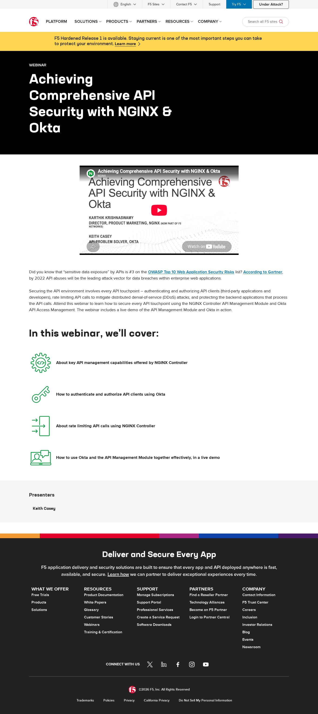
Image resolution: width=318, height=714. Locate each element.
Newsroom (251, 647)
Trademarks (85, 700)
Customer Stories (98, 617)
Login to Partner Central (209, 617)
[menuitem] (125, 4)
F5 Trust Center (255, 602)
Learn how (118, 574)
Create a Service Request (158, 617)
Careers (249, 609)
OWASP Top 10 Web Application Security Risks (191, 272)
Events (248, 639)
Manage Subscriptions (155, 595)
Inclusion (249, 617)
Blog (246, 632)
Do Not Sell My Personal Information (205, 700)
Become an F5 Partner (208, 609)
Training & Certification (103, 632)
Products (38, 602)
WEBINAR (37, 65)
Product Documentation (103, 595)
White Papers (95, 602)
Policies (109, 700)
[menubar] (159, 4)
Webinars (92, 624)
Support (214, 4)
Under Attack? (271, 4)
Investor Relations (257, 624)
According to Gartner (262, 272)
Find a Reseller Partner (208, 595)
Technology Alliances (207, 602)
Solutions (39, 609)
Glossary (91, 609)
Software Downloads (154, 624)
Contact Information (258, 595)
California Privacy (156, 700)
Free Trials (40, 595)
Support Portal (149, 602)
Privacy (129, 700)
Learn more (125, 44)
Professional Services (155, 609)
